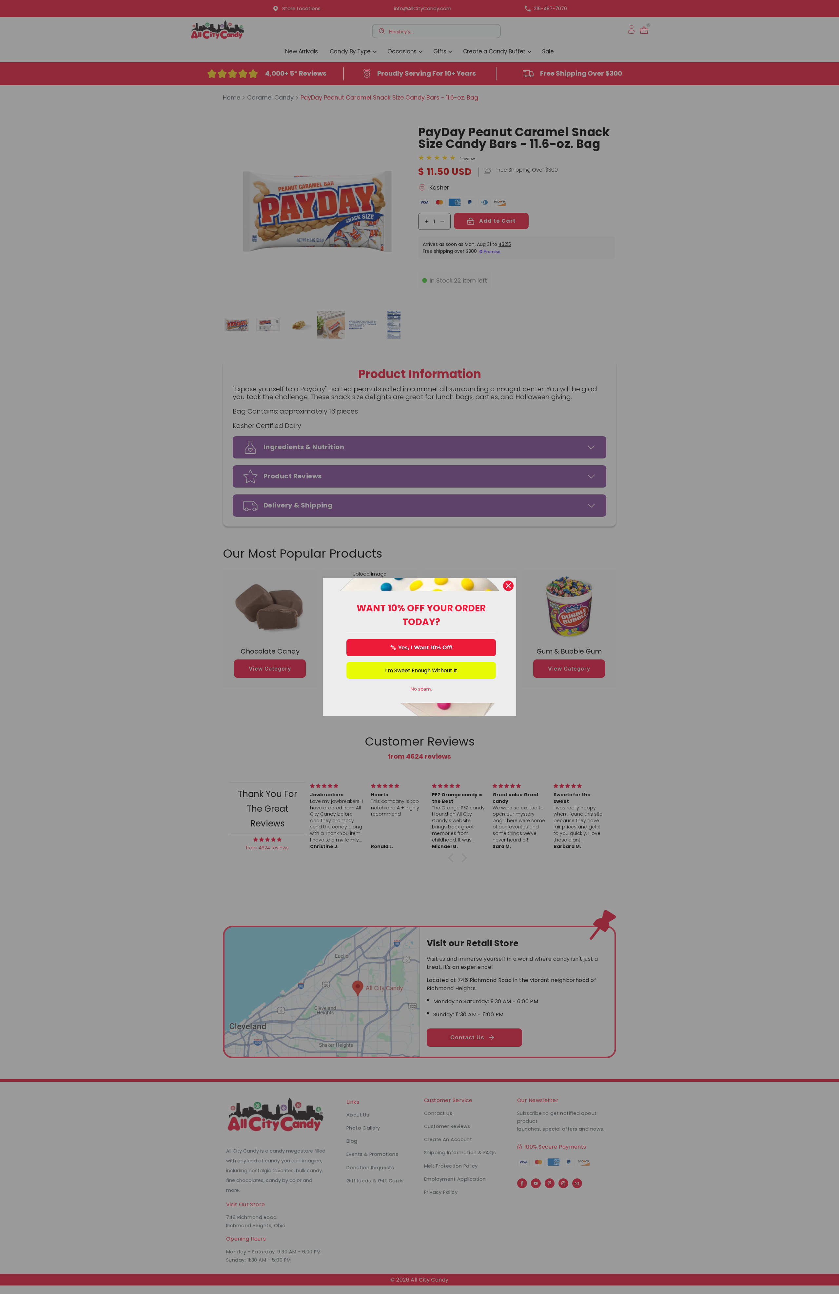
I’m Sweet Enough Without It (421, 670)
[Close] (508, 586)
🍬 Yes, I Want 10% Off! (421, 647)
